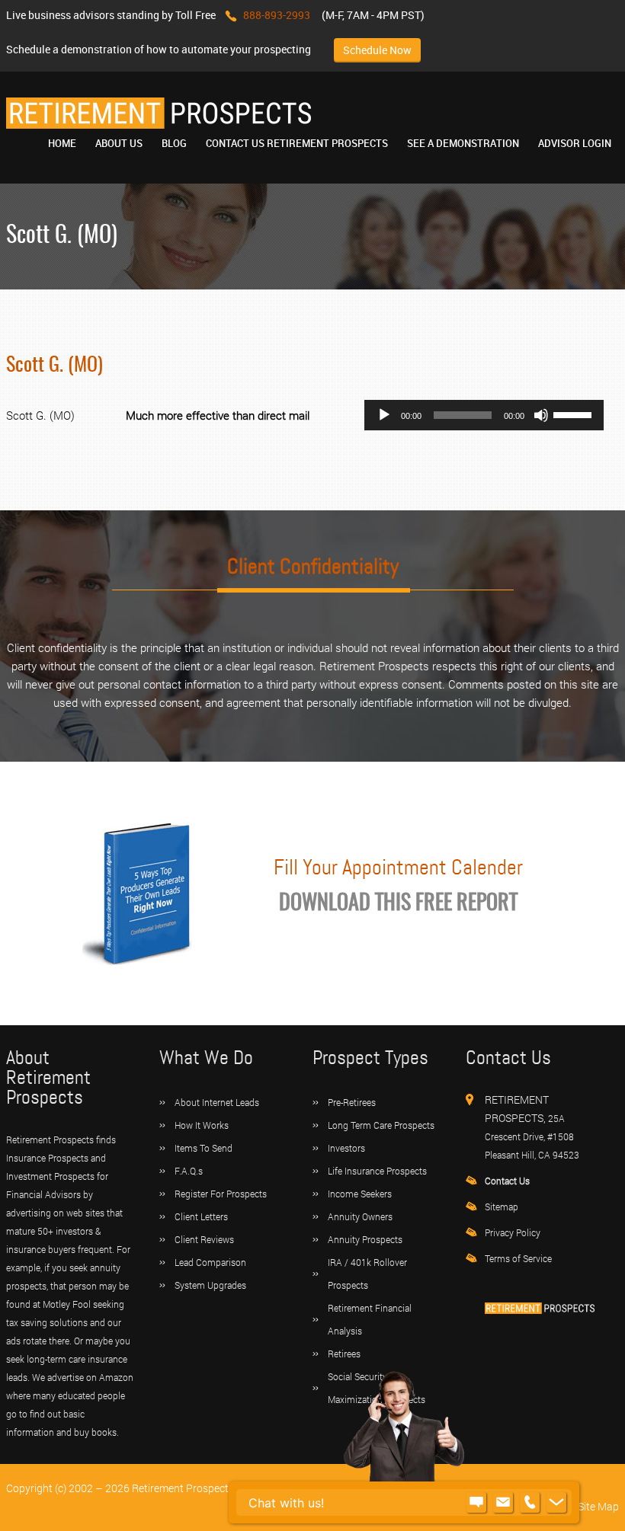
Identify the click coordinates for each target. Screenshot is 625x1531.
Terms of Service (518, 1258)
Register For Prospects (221, 1193)
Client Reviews (204, 1239)
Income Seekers (360, 1193)
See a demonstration (463, 143)
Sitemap (501, 1206)
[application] (483, 415)
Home (62, 143)
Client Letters (201, 1216)
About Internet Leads (217, 1102)
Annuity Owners (360, 1216)
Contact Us (507, 1181)
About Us (119, 143)
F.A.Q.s (189, 1171)
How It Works (202, 1125)
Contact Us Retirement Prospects (297, 143)
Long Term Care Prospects (381, 1125)
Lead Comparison (210, 1262)
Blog (174, 143)
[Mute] (541, 415)
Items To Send (203, 1148)
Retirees (344, 1353)
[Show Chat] (476, 1502)
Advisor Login (574, 143)
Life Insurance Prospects (377, 1171)
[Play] (384, 415)
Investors (346, 1148)
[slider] (574, 413)
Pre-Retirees (352, 1102)
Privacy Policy (512, 1232)
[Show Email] (503, 1502)
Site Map (598, 1506)
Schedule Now (377, 50)
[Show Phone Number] (530, 1502)
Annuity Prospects (365, 1239)
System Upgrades (210, 1285)
